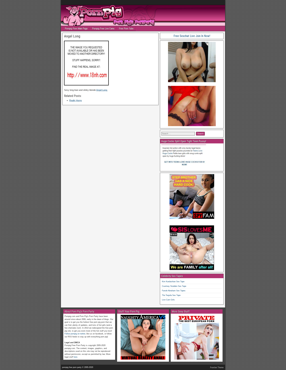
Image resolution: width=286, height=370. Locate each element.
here (75, 357)
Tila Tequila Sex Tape (171, 295)
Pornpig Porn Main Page (76, 28)
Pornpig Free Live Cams (103, 28)
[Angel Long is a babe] (86, 84)
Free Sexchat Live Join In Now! (192, 36)
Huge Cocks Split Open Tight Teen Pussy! (183, 141)
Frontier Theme (217, 367)
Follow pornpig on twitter (74, 334)
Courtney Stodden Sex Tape (174, 286)
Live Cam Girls (168, 300)
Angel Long (72, 36)
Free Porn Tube (126, 28)
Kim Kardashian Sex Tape (173, 281)
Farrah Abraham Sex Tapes (173, 291)
